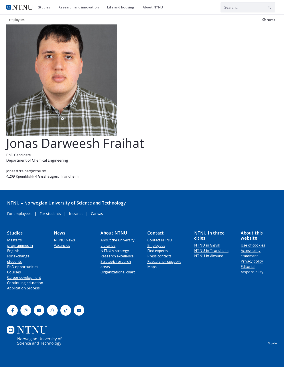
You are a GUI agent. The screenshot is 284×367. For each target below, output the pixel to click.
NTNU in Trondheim (211, 250)
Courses (14, 272)
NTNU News (64, 240)
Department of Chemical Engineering (37, 160)
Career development (24, 277)
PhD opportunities (22, 266)
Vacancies (62, 245)
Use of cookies (253, 245)
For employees (19, 213)
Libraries (108, 245)
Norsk (270, 20)
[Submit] (270, 7)
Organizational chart (118, 272)
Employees (156, 245)
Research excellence (117, 256)
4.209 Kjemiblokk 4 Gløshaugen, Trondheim (42, 176)
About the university (117, 240)
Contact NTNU (159, 240)
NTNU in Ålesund (208, 255)
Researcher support (164, 261)
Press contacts (159, 256)
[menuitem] (45, 7)
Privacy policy (252, 261)
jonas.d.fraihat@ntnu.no (26, 170)
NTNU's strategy (115, 250)
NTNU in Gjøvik (207, 245)
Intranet (76, 213)
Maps (152, 266)
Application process (23, 288)
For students (50, 213)
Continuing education (25, 282)
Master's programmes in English (20, 245)
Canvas (97, 213)
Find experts (157, 250)
